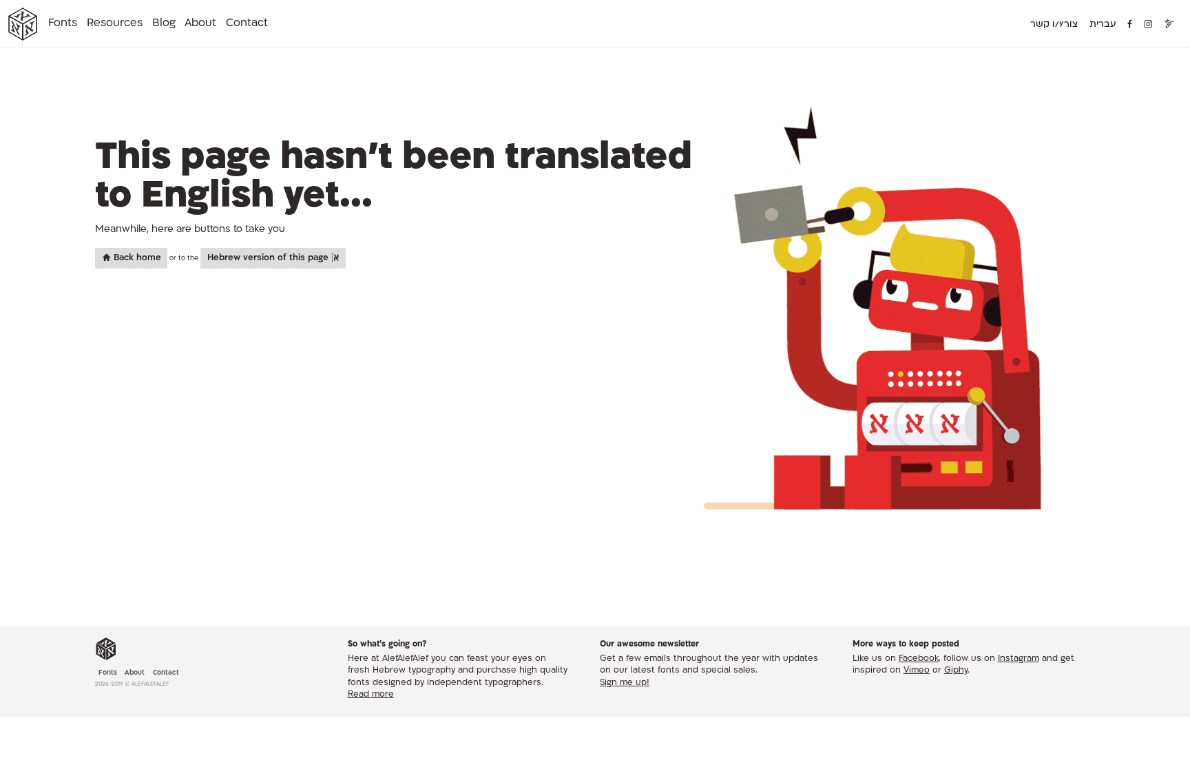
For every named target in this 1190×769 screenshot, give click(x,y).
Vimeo (917, 670)
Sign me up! (624, 683)
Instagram (1018, 659)
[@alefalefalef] (1148, 25)
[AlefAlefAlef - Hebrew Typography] (106, 649)
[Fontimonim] (1170, 25)
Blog (164, 23)
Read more (371, 695)
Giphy (956, 670)
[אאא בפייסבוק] (1130, 25)
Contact (247, 23)
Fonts (62, 23)
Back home (136, 258)
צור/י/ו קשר (1054, 24)
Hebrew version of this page (269, 258)
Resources (115, 23)
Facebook (919, 659)
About (200, 23)
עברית (1102, 24)
